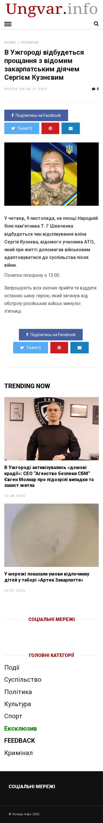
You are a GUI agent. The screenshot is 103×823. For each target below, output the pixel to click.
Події (11, 667)
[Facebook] (39, 628)
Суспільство (22, 679)
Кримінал (18, 753)
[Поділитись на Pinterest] (50, 128)
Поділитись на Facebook (38, 115)
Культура (17, 704)
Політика (18, 692)
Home (10, 43)
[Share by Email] (71, 128)
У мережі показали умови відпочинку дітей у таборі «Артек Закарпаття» (46, 577)
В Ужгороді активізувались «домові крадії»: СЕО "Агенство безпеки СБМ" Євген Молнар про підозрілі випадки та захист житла (49, 476)
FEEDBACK (19, 740)
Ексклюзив (20, 728)
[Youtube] (52, 628)
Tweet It (24, 128)
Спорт (13, 716)
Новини (30, 43)
